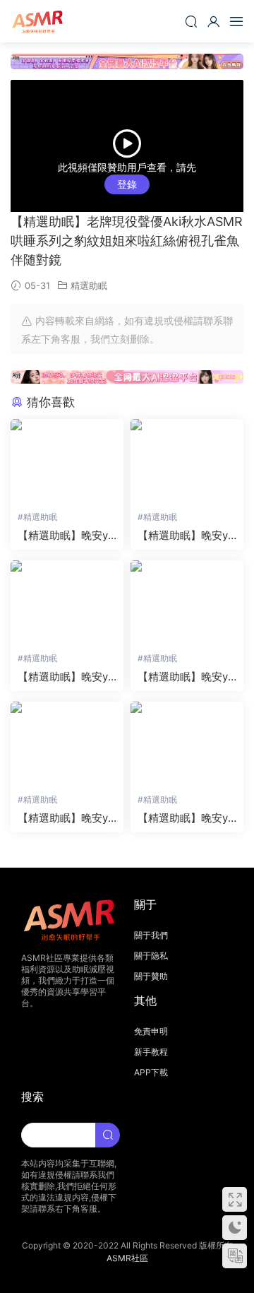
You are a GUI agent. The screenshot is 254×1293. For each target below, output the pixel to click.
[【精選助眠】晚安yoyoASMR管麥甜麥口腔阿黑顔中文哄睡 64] (67, 744)
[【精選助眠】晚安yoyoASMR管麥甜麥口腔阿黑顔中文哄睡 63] (187, 744)
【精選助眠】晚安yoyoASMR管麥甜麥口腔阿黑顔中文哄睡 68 (66, 536)
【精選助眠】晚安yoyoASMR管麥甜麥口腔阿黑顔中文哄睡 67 (186, 536)
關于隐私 (151, 955)
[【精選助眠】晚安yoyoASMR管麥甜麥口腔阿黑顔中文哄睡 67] (187, 461)
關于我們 (151, 935)
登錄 (127, 184)
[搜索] (191, 21)
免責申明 (151, 1031)
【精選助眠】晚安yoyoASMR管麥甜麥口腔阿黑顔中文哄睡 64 (66, 818)
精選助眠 (89, 285)
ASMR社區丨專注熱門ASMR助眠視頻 (39, 21)
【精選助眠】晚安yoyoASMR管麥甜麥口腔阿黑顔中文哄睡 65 (186, 677)
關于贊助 (151, 976)
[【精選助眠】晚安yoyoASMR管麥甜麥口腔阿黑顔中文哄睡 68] (67, 461)
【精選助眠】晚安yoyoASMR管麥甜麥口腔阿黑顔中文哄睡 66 (66, 677)
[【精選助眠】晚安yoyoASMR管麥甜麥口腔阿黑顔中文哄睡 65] (187, 602)
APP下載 (151, 1072)
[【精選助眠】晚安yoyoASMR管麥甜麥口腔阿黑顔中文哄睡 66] (67, 602)
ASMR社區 (127, 1258)
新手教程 (151, 1051)
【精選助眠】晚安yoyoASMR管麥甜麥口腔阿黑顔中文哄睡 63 (186, 818)
